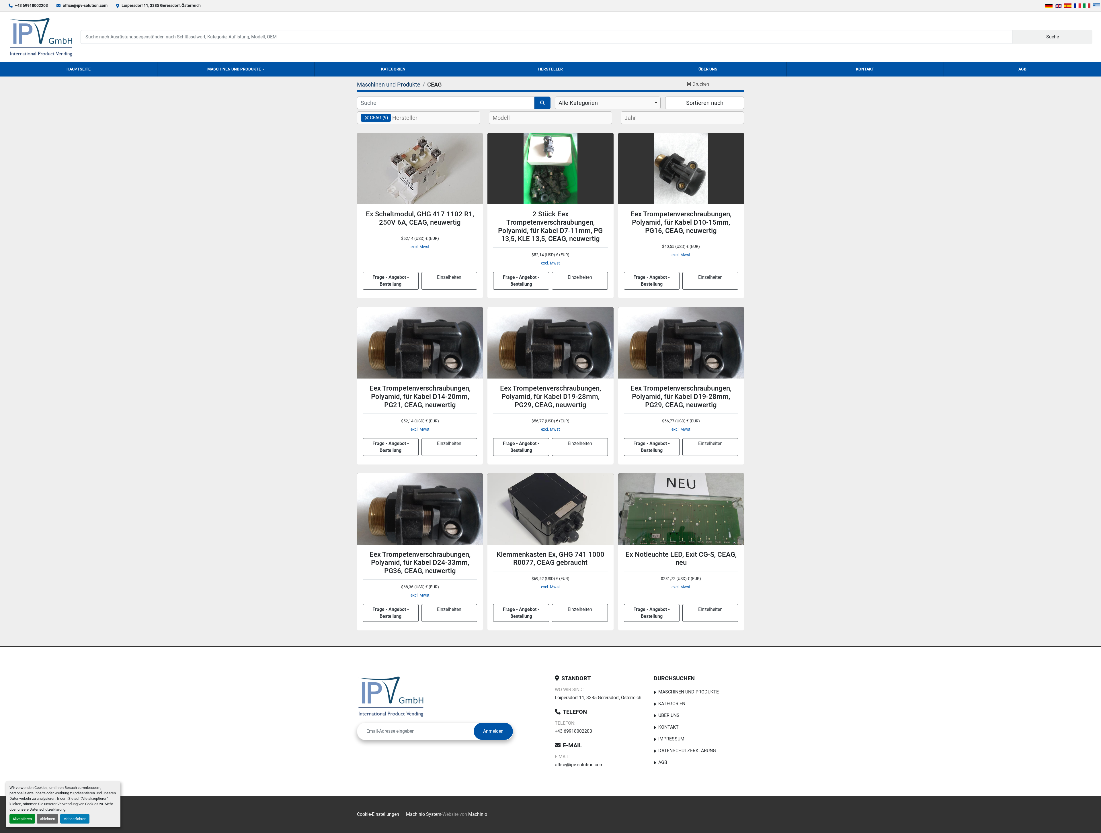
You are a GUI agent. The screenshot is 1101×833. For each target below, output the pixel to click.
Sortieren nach (704, 102)
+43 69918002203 (31, 5)
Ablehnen (47, 819)
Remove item (367, 117)
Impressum (671, 739)
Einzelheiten (449, 277)
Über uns (707, 69)
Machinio (477, 814)
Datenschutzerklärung (47, 809)
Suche (1052, 37)
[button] (236, 69)
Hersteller (550, 69)
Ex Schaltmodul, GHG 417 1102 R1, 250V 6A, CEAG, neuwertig (420, 218)
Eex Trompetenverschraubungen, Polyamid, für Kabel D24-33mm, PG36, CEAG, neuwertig (420, 562)
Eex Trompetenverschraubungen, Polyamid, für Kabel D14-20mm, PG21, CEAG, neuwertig (420, 396)
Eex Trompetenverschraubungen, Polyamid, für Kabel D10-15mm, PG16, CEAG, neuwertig (680, 222)
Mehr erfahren (74, 819)
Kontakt (865, 69)
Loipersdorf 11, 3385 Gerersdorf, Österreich (161, 5)
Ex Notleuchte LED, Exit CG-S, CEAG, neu (681, 558)
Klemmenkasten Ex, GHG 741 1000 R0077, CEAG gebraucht (550, 558)
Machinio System (423, 814)
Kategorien (393, 69)
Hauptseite (79, 69)
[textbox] (409, 117)
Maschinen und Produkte (234, 69)
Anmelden (493, 731)
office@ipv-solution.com (85, 5)
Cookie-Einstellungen (378, 814)
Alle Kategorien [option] (578, 102)
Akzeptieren (22, 819)
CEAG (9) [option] (374, 117)
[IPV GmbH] (391, 696)
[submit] (542, 103)
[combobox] (608, 103)
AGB (1022, 69)
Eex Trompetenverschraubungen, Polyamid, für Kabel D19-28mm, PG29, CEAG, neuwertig (550, 396)
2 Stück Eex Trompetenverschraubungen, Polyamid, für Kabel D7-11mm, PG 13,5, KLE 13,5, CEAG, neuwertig (550, 226)
